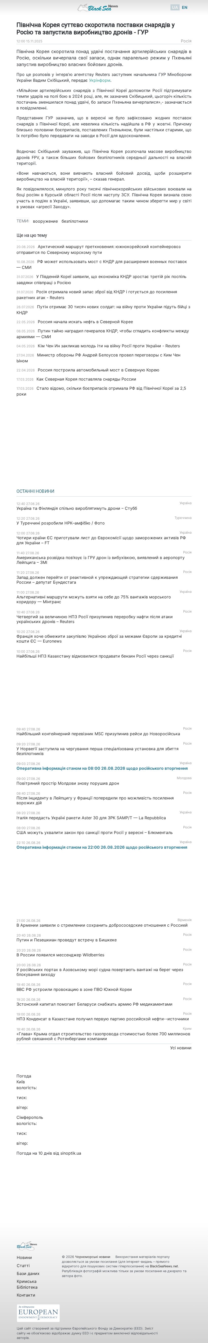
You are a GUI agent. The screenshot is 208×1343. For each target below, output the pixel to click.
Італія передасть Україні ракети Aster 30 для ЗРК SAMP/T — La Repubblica (91, 817)
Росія (186, 40)
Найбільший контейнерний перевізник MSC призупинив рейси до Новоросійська (98, 733)
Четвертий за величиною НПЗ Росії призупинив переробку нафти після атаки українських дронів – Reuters (94, 619)
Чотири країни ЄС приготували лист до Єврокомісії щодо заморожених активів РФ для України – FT (101, 540)
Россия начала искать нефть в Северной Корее (85, 321)
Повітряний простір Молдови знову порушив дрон (67, 783)
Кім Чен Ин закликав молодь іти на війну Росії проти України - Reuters (109, 345)
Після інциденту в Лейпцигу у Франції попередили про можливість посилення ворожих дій (95, 800)
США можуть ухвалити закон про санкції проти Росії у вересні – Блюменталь (94, 832)
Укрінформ (99, 80)
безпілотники (75, 221)
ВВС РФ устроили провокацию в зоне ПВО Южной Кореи (74, 989)
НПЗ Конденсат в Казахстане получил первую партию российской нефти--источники (102, 1018)
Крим (187, 1028)
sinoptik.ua (70, 1153)
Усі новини (181, 1047)
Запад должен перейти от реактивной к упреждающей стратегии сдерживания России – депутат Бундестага (97, 580)
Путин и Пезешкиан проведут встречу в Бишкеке (66, 939)
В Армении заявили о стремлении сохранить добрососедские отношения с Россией (102, 925)
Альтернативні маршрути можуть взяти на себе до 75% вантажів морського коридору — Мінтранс (93, 599)
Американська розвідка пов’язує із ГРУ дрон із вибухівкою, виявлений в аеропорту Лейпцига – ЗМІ (100, 560)
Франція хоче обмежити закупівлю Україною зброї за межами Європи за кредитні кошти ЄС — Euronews (99, 639)
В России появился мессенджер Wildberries (60, 954)
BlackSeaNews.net (164, 1266)
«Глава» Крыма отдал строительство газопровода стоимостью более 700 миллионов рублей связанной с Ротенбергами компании (103, 1036)
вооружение (45, 221)
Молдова (184, 778)
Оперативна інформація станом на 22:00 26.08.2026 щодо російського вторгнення (101, 847)
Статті (23, 1265)
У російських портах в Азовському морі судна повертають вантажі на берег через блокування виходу (99, 972)
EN (184, 7)
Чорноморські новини (93, 1257)
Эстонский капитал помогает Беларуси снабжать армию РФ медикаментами (94, 1004)
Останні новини (35, 491)
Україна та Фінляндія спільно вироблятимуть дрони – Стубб (76, 508)
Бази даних (28, 1273)
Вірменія (185, 920)
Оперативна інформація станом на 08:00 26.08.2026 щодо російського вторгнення (102, 768)
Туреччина (183, 518)
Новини (24, 1257)
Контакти (26, 1295)
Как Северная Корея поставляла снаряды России (86, 379)
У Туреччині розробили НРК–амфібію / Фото (60, 523)
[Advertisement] (104, 441)
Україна (186, 503)
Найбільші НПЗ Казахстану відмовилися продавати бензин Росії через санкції (95, 656)
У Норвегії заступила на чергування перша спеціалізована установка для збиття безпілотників (97, 751)
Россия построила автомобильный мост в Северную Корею (98, 369)
